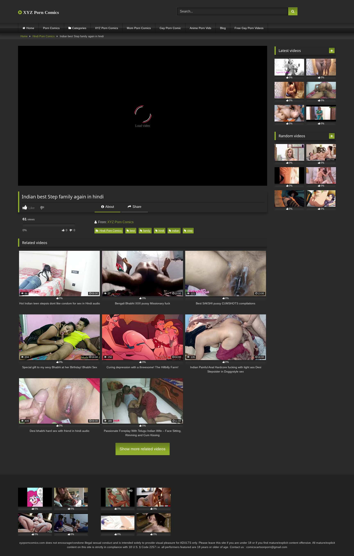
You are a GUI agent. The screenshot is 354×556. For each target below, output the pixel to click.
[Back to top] (341, 544)
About (109, 206)
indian (175, 230)
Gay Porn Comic (170, 28)
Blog (223, 28)
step (189, 230)
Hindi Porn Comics (44, 36)
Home (30, 28)
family (146, 230)
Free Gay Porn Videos (249, 28)
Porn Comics (51, 28)
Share (136, 206)
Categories (79, 28)
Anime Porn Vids (200, 28)
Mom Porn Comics (139, 28)
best (132, 230)
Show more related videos (143, 449)
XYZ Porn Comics (40, 12)
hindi (161, 230)
